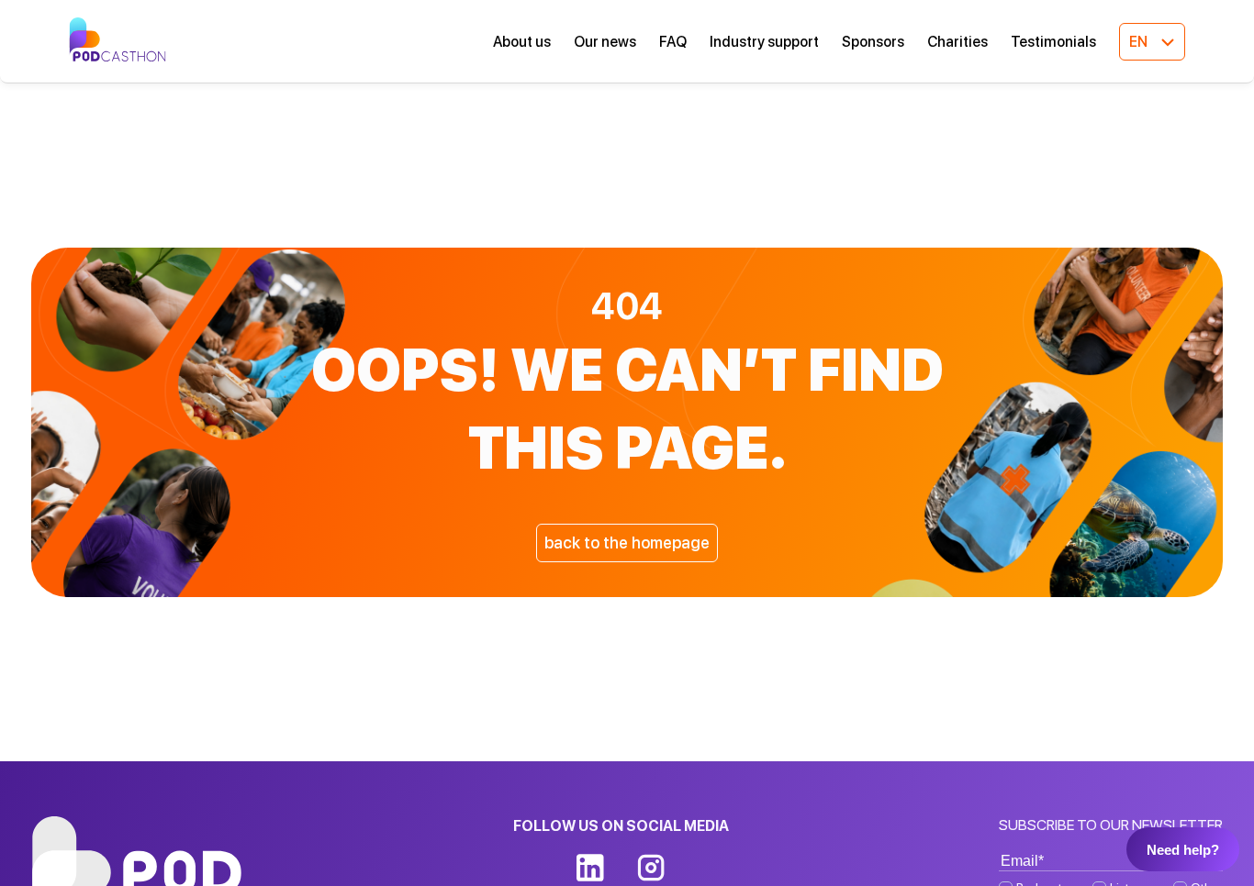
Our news (605, 41)
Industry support (764, 41)
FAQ (673, 41)
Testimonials (1053, 41)
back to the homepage (627, 542)
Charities (957, 41)
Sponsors (873, 41)
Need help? (1183, 850)
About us (522, 41)
